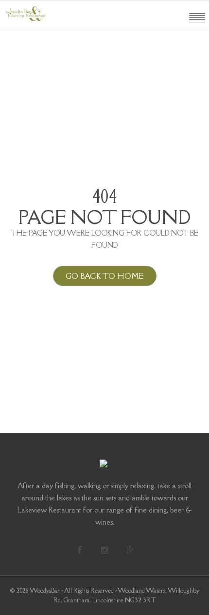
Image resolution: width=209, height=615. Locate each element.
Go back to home (105, 276)
